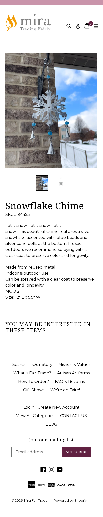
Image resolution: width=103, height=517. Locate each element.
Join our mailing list (51, 439)
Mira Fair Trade (36, 500)
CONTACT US (73, 415)
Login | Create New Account (52, 407)
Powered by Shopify (70, 500)
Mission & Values (74, 364)
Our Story (42, 364)
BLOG (52, 424)
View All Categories (35, 415)
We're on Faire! (65, 390)
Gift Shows (33, 390)
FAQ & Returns (70, 381)
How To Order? (33, 381)
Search (19, 364)
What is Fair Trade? (32, 373)
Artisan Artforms (73, 373)
